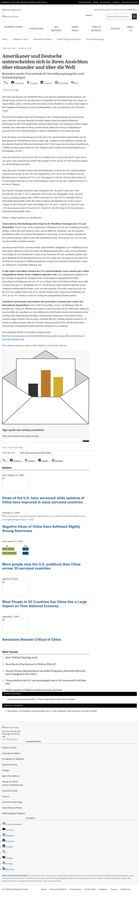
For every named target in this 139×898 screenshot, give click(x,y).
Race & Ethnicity (9, 764)
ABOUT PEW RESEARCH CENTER (14, 875)
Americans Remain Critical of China (31, 639)
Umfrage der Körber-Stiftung (14, 197)
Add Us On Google (11, 90)
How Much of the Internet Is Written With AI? (31, 664)
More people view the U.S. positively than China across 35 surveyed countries (41, 566)
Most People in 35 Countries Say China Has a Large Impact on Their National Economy (44, 603)
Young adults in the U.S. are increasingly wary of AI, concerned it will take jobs (46, 682)
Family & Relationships (12, 785)
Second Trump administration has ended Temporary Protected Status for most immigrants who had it (46, 672)
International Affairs (11, 753)
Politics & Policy (9, 747)
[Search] (134, 16)
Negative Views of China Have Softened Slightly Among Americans (41, 528)
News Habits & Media (12, 807)
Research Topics (13, 26)
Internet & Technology (12, 802)
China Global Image (15, 447)
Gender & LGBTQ (10, 781)
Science (5, 796)
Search (89, 15)
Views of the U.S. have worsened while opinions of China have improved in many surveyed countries (43, 500)
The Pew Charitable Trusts (37, 881)
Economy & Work (10, 790)
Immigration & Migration (13, 758)
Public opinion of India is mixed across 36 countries (34, 690)
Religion (6, 770)
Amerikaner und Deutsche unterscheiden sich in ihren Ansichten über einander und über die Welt (52, 711)
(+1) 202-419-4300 (10, 739)
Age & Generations (10, 775)
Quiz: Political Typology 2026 (21, 657)
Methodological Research (13, 813)
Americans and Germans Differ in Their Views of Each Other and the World (41, 699)
